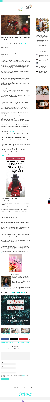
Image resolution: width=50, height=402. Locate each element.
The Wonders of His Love (24, 43)
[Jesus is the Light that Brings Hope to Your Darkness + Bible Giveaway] (25, 330)
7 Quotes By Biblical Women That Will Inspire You (43, 67)
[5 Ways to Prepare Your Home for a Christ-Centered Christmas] (5, 330)
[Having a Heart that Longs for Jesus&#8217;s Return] (15, 330)
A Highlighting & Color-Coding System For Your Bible (43, 55)
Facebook (11, 292)
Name (2, 362)
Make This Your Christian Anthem (25, 394)
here (1, 252)
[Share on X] (49, 202)
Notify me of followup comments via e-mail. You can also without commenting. (14, 376)
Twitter (17, 292)
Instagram (23, 292)
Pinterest (3, 294)
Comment (3, 351)
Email (2, 366)
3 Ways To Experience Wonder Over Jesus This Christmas (25, 395)
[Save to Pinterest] (49, 203)
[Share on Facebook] (49, 200)
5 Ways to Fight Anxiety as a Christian (25, 392)
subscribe (23, 375)
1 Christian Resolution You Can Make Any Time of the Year (25, 393)
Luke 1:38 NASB (12, 131)
